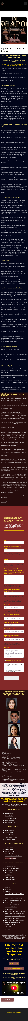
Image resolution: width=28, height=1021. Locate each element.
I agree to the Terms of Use (13, 660)
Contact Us (8, 889)
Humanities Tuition (10, 839)
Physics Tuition (9, 849)
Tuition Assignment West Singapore (14, 920)
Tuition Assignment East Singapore (14, 913)
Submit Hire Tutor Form (11, 678)
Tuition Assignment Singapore (13, 918)
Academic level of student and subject (12, 615)
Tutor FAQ (7, 929)
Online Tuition (8, 902)
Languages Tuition (10, 822)
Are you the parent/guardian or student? (12, 547)
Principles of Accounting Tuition (13, 856)
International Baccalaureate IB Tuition (15, 900)
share (6, 999)
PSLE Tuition (8, 875)
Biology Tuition (9, 854)
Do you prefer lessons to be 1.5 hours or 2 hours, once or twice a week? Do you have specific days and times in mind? (14, 571)
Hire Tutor (7, 891)
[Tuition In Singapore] (2, 3)
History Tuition (9, 832)
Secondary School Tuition (12, 868)
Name (6, 540)
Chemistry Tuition (9, 851)
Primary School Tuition (11, 866)
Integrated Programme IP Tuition (13, 898)
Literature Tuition (9, 820)
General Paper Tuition (10, 818)
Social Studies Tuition (11, 837)
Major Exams (8, 873)
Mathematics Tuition (10, 858)
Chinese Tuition (9, 816)
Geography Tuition (10, 835)
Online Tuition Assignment (12, 905)
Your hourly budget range (11, 622)
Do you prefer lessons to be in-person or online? (12, 590)
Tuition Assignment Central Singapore (15, 911)
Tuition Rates (8, 927)
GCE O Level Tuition (10, 877)
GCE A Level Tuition (10, 879)
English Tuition (9, 813)
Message (7, 647)
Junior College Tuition (11, 870)
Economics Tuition (10, 830)
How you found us (9, 628)
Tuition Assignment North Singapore (15, 916)
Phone (6, 559)
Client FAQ (7, 887)
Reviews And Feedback (11, 907)
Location (7, 604)
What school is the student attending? (11, 636)
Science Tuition (9, 847)
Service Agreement (10, 909)
